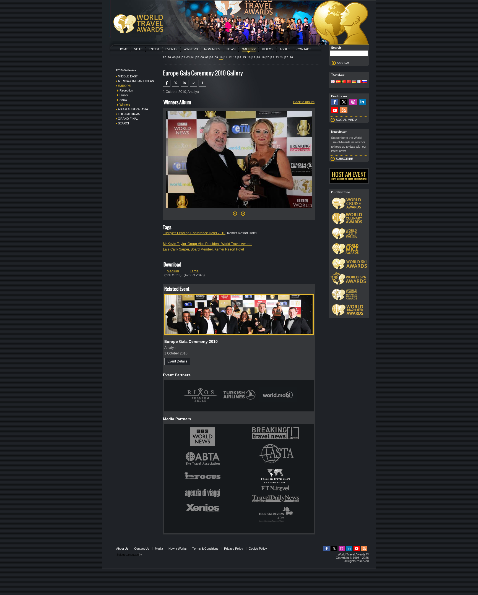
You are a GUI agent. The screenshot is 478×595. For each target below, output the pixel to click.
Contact (304, 49)
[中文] (349, 82)
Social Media (346, 119)
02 (183, 57)
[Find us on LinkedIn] (362, 102)
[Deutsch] (354, 82)
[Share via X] (175, 83)
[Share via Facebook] (166, 83)
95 (164, 57)
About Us (122, 548)
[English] (333, 82)
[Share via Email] (193, 83)
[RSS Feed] (343, 110)
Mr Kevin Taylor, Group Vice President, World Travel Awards (207, 244)
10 (221, 57)
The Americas (129, 114)
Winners (191, 49)
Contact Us (141, 548)
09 (216, 57)
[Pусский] (364, 82)
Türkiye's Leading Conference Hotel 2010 (194, 233)
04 (192, 57)
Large (194, 271)
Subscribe (344, 158)
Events (171, 49)
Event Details (177, 361)
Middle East (128, 76)
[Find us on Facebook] (334, 102)
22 (272, 57)
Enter (154, 49)
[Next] (239, 210)
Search (124, 123)
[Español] (338, 82)
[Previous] (235, 215)
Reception (126, 90)
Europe (124, 85)
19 (263, 57)
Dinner (123, 95)
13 (235, 57)
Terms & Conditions (205, 548)
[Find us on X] (343, 102)
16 (249, 57)
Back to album (304, 102)
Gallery (249, 49)
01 (178, 57)
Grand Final (128, 118)
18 (258, 57)
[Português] (343, 82)
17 (253, 57)
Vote (138, 49)
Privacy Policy (233, 548)
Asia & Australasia (133, 109)
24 (282, 57)
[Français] (359, 82)
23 (277, 57)
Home (123, 49)
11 (225, 57)
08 (211, 57)
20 (267, 57)
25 (286, 57)
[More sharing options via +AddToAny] (202, 83)
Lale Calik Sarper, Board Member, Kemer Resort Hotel (203, 249)
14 (239, 57)
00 (174, 57)
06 (202, 57)
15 (244, 57)
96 (169, 57)
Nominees (212, 49)
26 (291, 57)
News (231, 49)
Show (123, 99)
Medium (173, 271)
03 (188, 57)
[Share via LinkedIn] (184, 83)
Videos (267, 49)
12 (230, 57)
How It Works (177, 548)
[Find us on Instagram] (353, 102)
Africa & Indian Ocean (136, 81)
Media (159, 548)
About (285, 49)
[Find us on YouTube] (334, 110)
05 (197, 57)
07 (207, 57)
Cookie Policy (258, 548)
